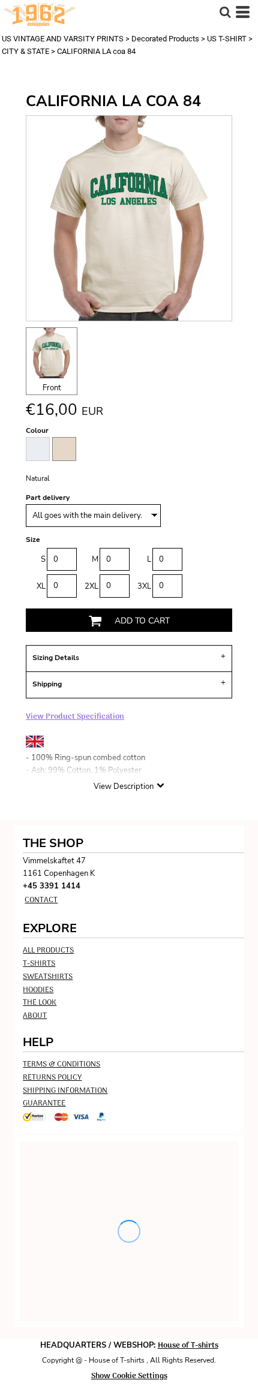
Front (52, 387)
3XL (144, 586)
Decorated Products (165, 38)
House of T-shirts (188, 1345)
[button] (225, 12)
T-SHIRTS (39, 963)
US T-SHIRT (227, 38)
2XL (91, 586)
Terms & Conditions (61, 1064)
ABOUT (35, 1016)
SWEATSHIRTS (48, 977)
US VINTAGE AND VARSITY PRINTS (63, 38)
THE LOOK (39, 1002)
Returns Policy (52, 1077)
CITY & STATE (25, 51)
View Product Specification (75, 716)
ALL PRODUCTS (48, 950)
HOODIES (38, 990)
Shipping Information (65, 1090)
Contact (41, 900)
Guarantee (44, 1103)
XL (41, 586)
